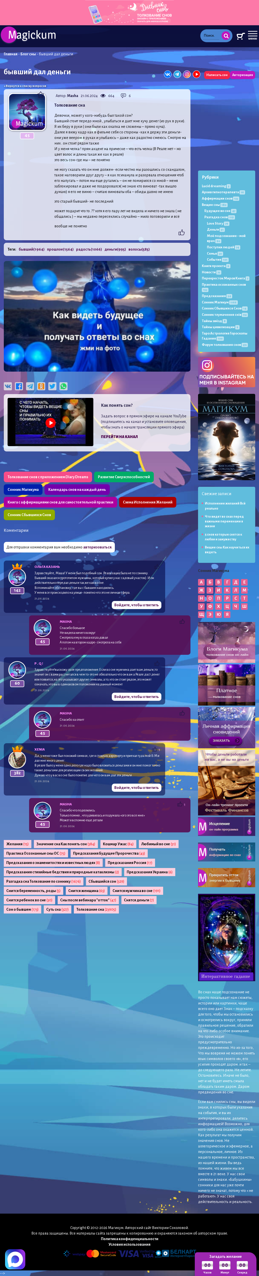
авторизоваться (97, 547)
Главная (10, 54)
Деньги (215, 229)
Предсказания (216, 296)
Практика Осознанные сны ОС (36, 853)
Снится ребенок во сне (29, 900)
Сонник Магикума (23, 490)
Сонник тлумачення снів (224, 315)
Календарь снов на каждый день (77, 490)
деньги (115, 249)
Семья (214, 253)
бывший (32, 249)
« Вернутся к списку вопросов (25, 86)
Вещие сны (214, 205)
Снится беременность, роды (33, 891)
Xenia (39, 749)
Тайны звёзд (214, 321)
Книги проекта (215, 266)
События (217, 259)
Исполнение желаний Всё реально (225, 506)
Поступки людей (223, 247)
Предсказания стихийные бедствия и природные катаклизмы (62, 872)
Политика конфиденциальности (129, 1239)
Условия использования (129, 1244)
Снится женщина (86, 891)
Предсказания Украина (150, 872)
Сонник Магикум (219, 302)
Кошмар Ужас (118, 844)
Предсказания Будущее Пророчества (109, 853)
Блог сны (28, 54)
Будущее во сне (219, 211)
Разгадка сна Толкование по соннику (43, 881)
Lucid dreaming (215, 186)
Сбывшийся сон (106, 881)
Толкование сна (96, 909)
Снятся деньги (139, 900)
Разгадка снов (219, 217)
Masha (72, 96)
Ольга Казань (47, 567)
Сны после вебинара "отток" (88, 900)
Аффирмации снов (220, 198)
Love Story (217, 223)
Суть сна (57, 909)
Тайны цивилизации (220, 327)
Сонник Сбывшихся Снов (29, 515)
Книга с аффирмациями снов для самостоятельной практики (60, 502)
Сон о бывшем (22, 909)
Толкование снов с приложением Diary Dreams (48, 477)
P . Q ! (38, 663)
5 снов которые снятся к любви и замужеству (223, 537)
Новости (211, 272)
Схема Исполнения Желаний (147, 502)
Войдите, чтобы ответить (136, 605)
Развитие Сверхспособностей (124, 477)
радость (89, 249)
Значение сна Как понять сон (65, 844)
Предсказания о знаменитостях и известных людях (53, 863)
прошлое (60, 249)
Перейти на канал (119, 437)
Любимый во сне (158, 844)
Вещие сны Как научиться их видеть (227, 550)
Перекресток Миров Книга (225, 278)
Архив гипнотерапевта (223, 192)
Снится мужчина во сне (137, 891)
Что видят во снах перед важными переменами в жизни (224, 521)
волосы (139, 249)
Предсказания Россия (130, 863)
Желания (17, 844)
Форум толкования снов (224, 345)
